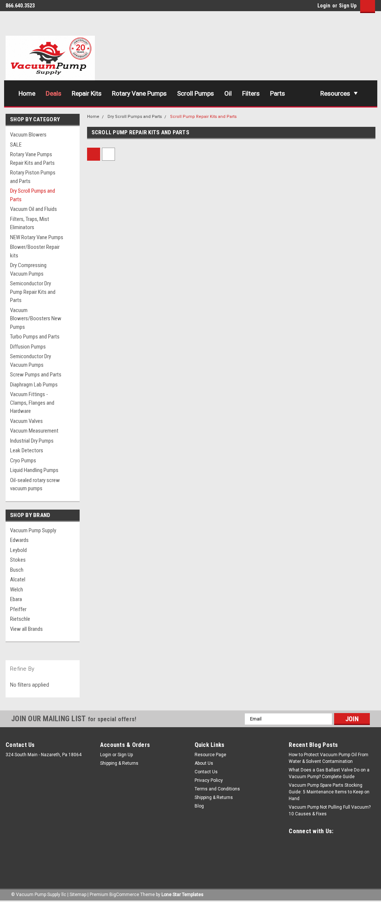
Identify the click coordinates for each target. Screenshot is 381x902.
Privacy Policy (209, 780)
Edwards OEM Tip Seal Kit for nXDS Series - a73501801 (193, 262)
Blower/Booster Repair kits (35, 251)
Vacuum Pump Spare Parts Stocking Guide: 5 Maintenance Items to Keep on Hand (329, 792)
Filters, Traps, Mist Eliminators (29, 223)
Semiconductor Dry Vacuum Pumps (30, 360)
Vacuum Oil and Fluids (33, 209)
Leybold (18, 550)
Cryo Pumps (23, 460)
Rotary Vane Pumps (139, 93)
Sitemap (78, 894)
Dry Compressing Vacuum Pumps (28, 269)
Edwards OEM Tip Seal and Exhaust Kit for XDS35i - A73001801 (115, 588)
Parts (277, 93)
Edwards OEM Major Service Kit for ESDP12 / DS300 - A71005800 (338, 588)
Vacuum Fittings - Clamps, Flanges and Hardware (32, 402)
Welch (16, 589)
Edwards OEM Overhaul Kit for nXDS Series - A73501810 (190, 425)
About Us (204, 763)
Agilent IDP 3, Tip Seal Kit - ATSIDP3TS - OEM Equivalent (266, 262)
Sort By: (171, 154)
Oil (228, 93)
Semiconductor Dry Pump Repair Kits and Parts (32, 292)
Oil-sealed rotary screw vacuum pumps (35, 484)
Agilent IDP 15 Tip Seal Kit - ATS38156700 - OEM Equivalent (340, 262)
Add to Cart (120, 302)
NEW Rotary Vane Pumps (36, 237)
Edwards (19, 540)
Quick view (120, 235)
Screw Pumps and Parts (35, 374)
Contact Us (206, 771)
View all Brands (26, 629)
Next (362, 668)
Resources (335, 93)
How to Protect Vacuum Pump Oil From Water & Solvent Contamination (328, 758)
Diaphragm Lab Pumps (34, 384)
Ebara (16, 599)
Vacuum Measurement (34, 430)
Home (27, 93)
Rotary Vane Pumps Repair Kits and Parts (32, 158)
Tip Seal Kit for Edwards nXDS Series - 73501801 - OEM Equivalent (119, 262)
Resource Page (210, 754)
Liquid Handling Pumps (34, 470)
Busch (16, 569)
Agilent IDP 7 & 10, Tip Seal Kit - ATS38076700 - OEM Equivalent (118, 425)
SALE (16, 144)
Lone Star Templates (182, 894)
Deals (53, 93)
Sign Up (347, 6)
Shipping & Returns (119, 763)
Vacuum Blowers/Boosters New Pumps (35, 318)
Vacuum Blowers (28, 134)
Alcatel (17, 579)
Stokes (18, 559)
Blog (199, 806)
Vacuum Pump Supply (33, 530)
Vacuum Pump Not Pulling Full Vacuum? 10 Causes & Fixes (330, 810)
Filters (251, 93)
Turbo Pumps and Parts (35, 336)
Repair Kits (87, 93)
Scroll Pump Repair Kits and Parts (203, 116)
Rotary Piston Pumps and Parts (32, 176)
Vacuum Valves (26, 421)
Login (323, 6)
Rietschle (20, 619)
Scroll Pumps (195, 93)
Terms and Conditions (217, 789)
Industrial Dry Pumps (32, 440)
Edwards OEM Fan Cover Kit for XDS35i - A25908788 (264, 588)
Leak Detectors (26, 450)
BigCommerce (124, 894)
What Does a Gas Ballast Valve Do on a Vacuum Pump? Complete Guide (329, 773)
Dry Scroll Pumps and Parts (32, 195)
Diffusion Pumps (28, 346)
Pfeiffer (18, 609)
